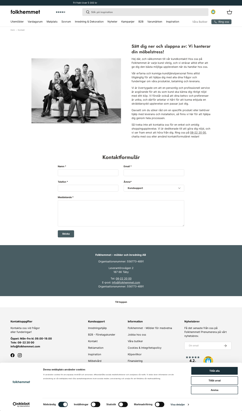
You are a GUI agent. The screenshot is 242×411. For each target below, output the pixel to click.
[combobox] (145, 12)
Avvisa (214, 390)
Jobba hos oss (137, 334)
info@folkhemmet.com (126, 282)
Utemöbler (17, 21)
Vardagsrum (35, 21)
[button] (70, 12)
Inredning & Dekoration (89, 21)
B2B (140, 21)
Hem (13, 30)
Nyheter (112, 21)
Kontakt (93, 341)
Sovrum (66, 21)
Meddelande (65, 197)
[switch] (95, 404)
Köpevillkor (135, 354)
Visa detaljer (178, 404)
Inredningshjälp (97, 328)
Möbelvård (94, 361)
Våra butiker (135, 341)
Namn (61, 166)
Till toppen (121, 302)
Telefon (62, 181)
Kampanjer (127, 21)
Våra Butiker (199, 21)
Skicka (66, 233)
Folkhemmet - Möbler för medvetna (150, 328)
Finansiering (135, 361)
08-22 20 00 (198, 132)
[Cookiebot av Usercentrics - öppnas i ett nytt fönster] (21, 404)
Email (127, 166)
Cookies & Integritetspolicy (144, 347)
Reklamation (95, 347)
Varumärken (154, 21)
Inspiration (172, 21)
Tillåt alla (214, 370)
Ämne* (128, 181)
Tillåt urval (215, 380)
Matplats (52, 21)
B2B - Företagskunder (101, 334)
